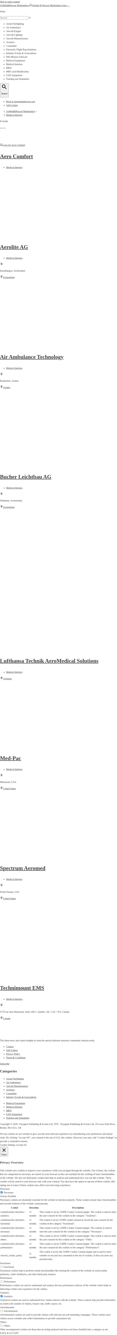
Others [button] (3, 1322)
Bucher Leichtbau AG (25, 477)
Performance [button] (6, 1278)
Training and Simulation (17, 1118)
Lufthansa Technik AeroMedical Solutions (49, 661)
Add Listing (12, 105)
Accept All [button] (21, 1145)
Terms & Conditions (16, 1057)
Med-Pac (10, 758)
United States (9, 788)
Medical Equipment (15, 1103)
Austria (6, 387)
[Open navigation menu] (68, 6)
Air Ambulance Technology (32, 357)
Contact (10, 1046)
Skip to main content (10, 1)
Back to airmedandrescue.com (20, 101)
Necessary (9, 1192)
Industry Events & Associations (21, 1097)
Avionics (10, 1089)
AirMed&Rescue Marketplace (20, 111)
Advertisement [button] (7, 1307)
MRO (9, 1110)
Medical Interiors (14, 115)
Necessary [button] (5, 1189)
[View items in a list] (4, 128)
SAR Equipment (14, 1114)
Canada (6, 1018)
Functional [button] (5, 1263)
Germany (7, 678)
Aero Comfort (16, 156)
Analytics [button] (4, 1292)
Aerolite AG (14, 247)
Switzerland (8, 277)
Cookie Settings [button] (7, 1145)
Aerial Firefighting (15, 1078)
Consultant (11, 1093)
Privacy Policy (13, 1054)
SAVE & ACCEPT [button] (9, 1333)
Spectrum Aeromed (22, 868)
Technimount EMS (22, 988)
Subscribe (4, 1063)
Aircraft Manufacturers (17, 1086)
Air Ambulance (13, 1082)
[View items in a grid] (1, 128)
